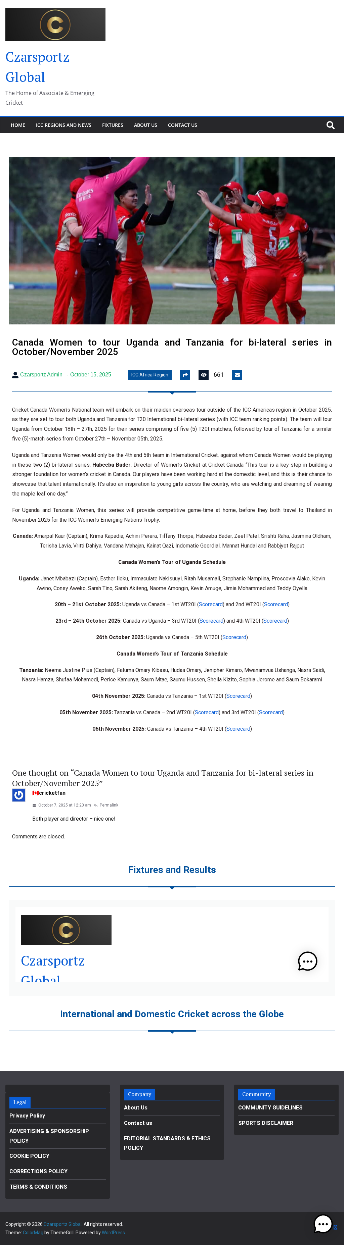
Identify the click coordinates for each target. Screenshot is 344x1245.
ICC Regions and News (63, 125)
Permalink (109, 805)
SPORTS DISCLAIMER (265, 1123)
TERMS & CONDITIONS (38, 1187)
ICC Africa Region (149, 374)
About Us (145, 125)
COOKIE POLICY (29, 1156)
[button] (323, 1224)
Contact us (182, 125)
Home (18, 125)
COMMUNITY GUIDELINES (270, 1107)
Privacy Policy (27, 1115)
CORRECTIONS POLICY (38, 1171)
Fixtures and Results (172, 869)
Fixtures (112, 125)
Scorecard (211, 604)
